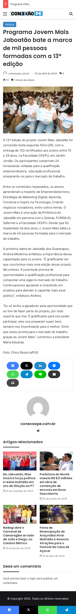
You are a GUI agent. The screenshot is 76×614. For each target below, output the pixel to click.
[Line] (40, 374)
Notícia (9, 24)
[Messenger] (54, 366)
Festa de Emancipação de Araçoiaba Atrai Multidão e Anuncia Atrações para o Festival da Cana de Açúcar (54, 539)
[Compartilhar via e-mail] (54, 374)
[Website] (38, 430)
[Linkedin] (40, 366)
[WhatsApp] (13, 374)
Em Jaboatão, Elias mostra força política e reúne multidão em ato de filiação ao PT (19, 480)
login (33, 578)
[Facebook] (13, 366)
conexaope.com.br (18, 73)
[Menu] (5, 15)
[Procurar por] (71, 15)
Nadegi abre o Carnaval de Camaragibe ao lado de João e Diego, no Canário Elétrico (18, 535)
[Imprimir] (13, 383)
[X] (26, 366)
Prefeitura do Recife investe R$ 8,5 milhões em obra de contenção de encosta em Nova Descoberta (56, 484)
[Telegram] (26, 374)
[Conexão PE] (26, 13)
